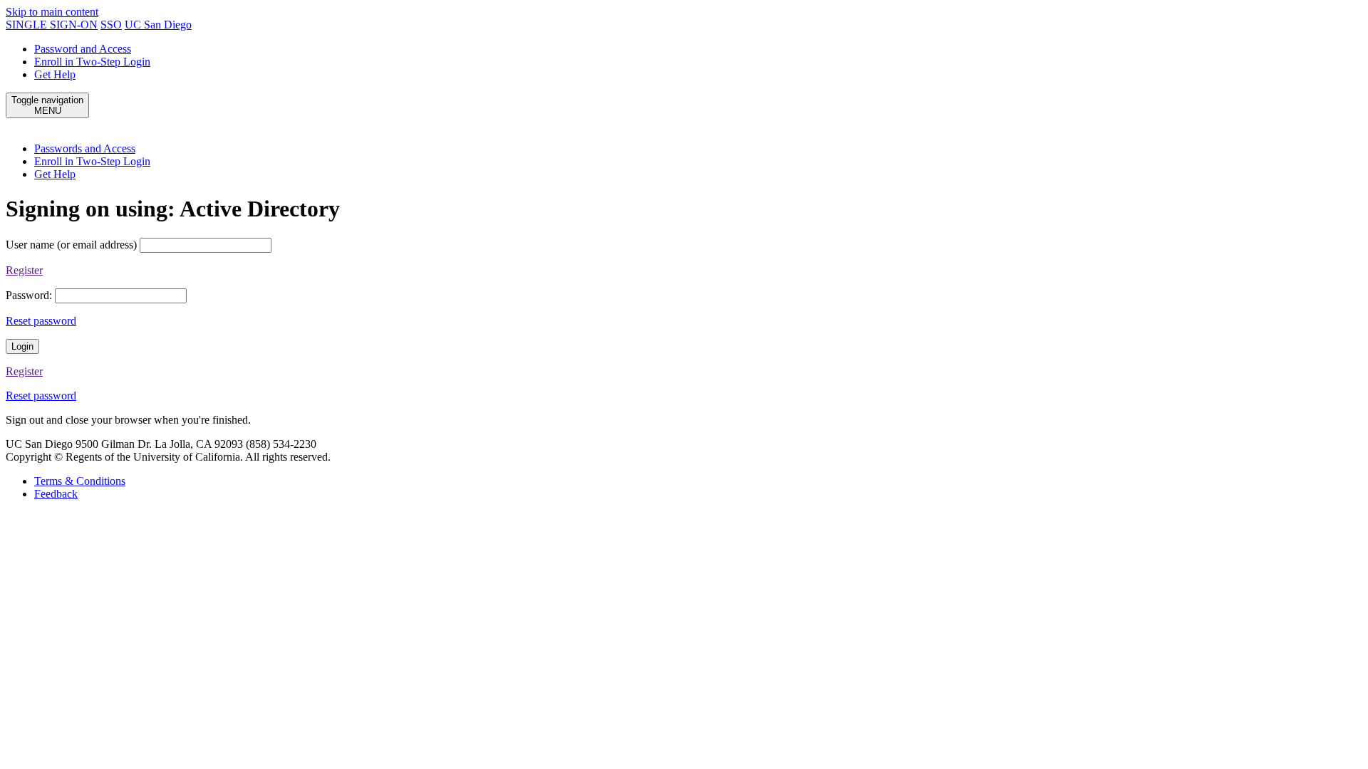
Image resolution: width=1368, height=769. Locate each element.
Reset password (41, 321)
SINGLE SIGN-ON (52, 25)
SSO (111, 25)
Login (22, 346)
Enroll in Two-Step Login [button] (92, 161)
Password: (29, 295)
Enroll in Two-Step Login (92, 62)
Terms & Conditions (79, 481)
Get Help (55, 74)
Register (24, 270)
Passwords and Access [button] (84, 148)
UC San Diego (158, 25)
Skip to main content (52, 12)
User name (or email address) (71, 245)
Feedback (56, 494)
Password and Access (82, 49)
